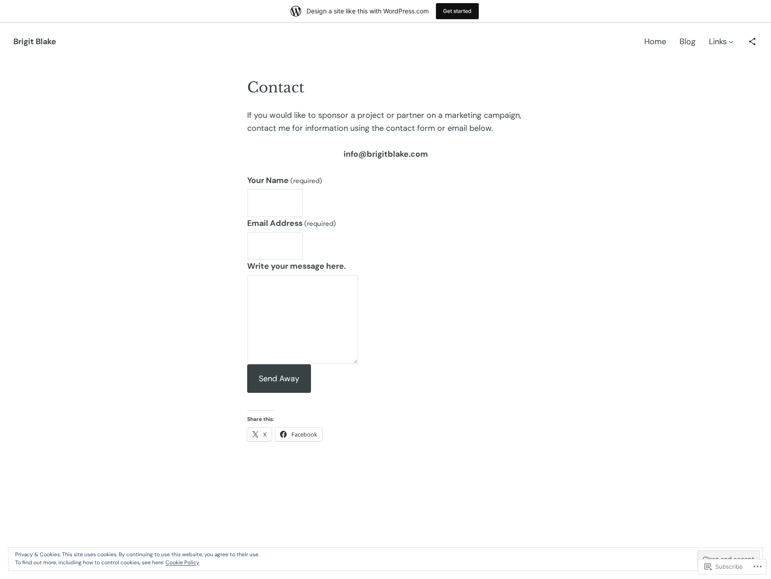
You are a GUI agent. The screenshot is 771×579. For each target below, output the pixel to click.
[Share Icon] (752, 41)
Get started (457, 11)
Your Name (284, 180)
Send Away (279, 378)
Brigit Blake (34, 41)
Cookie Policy (182, 562)
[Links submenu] (731, 41)
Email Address (291, 223)
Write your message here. (296, 266)
